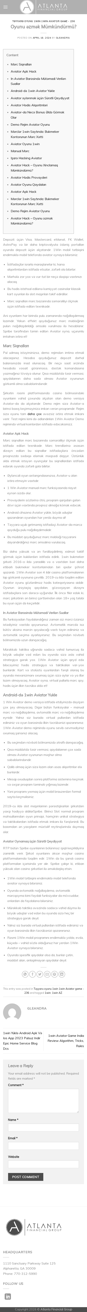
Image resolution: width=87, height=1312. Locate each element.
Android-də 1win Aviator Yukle (33, 91)
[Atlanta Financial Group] (43, 7)
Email (13, 1138)
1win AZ (57, 992)
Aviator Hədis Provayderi (29, 177)
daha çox (34, 414)
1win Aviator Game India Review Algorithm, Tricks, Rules (66, 1041)
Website (13, 1157)
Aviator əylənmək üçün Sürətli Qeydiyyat (40, 98)
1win (48, 992)
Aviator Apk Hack (23, 71)
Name (13, 1120)
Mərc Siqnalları (21, 64)
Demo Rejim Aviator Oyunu (30, 124)
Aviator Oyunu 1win (25, 144)
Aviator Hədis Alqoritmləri (29, 105)
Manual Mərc (20, 151)
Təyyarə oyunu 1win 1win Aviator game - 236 (43, 21)
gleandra (63, 37)
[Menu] (5, 7)
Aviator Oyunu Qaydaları (28, 184)
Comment (16, 1085)
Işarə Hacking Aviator (26, 158)
